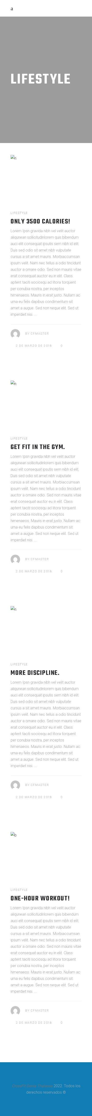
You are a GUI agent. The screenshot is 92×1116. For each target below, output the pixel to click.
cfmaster (40, 333)
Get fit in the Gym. (38, 447)
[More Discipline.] (46, 628)
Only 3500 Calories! (41, 222)
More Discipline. (35, 673)
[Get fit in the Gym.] (46, 402)
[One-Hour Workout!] (46, 854)
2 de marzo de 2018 (34, 345)
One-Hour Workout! (40, 899)
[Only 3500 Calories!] (46, 177)
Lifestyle (19, 213)
